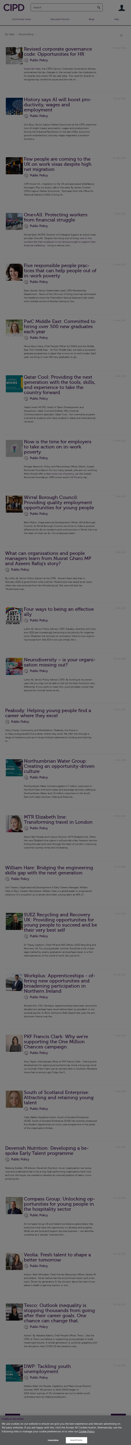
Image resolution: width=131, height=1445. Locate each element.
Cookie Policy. (87, 1431)
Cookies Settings (53, 1440)
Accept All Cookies (76, 1440)
